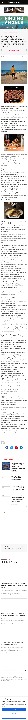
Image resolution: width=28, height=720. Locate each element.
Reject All (14, 717)
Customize (14, 713)
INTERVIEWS (12, 33)
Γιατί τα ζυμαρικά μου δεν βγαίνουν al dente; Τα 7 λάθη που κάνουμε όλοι (18, 487)
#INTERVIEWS (12, 50)
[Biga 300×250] (14, 142)
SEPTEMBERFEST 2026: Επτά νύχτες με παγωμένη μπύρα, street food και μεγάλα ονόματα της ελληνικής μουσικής (18, 499)
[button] (24, 2)
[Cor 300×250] (14, 210)
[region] (14, 708)
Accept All (14, 709)
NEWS (16, 33)
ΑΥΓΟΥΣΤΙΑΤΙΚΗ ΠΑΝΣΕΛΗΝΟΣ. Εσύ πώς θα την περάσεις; (18, 477)
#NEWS (17, 50)
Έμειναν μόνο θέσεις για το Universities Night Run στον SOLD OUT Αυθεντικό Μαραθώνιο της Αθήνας (18, 466)
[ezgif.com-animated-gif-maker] (14, 94)
